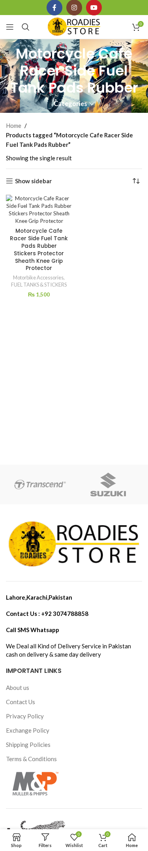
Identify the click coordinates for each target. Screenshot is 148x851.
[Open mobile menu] (10, 27)
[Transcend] (40, 484)
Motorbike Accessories (38, 277)
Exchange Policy (27, 730)
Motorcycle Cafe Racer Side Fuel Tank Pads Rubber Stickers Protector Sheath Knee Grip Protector (39, 249)
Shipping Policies (28, 744)
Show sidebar (33, 180)
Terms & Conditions (31, 758)
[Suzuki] (108, 484)
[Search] (26, 27)
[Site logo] (74, 26)
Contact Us (20, 701)
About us (17, 687)
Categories (70, 104)
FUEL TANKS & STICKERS (39, 284)
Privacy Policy (25, 716)
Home (13, 125)
